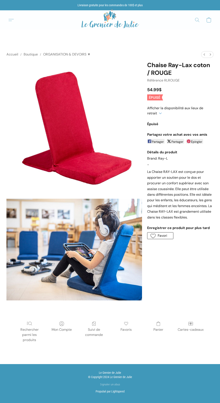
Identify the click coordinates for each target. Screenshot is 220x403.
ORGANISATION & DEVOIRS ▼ (67, 54)
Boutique (31, 54)
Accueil (12, 54)
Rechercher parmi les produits (29, 334)
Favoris (126, 329)
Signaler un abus (110, 384)
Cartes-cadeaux (191, 329)
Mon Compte (62, 329)
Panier (158, 329)
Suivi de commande (94, 332)
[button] (110, 20)
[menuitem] (204, 54)
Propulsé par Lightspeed (110, 391)
